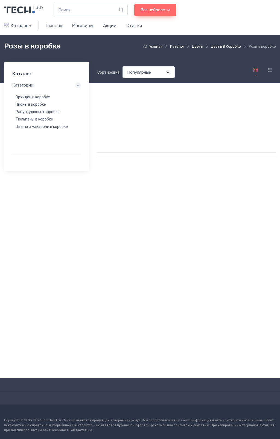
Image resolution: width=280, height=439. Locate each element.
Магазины (82, 25)
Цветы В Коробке (226, 46)
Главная (54, 25)
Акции (109, 25)
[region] (46, 119)
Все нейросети (155, 9)
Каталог (19, 25)
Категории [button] (22, 85)
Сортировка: (108, 72)
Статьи (134, 25)
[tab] (270, 70)
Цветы (197, 46)
